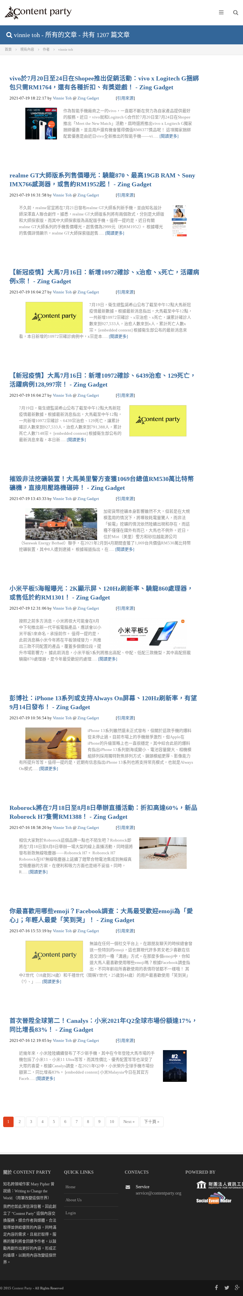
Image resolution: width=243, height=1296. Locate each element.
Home (70, 1186)
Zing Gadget (88, 98)
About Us (73, 1199)
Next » (129, 1121)
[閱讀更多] (168, 136)
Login (70, 1212)
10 (112, 1121)
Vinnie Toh (62, 98)
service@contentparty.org (158, 1193)
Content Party (22, 1288)
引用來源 (125, 98)
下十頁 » (151, 1121)
